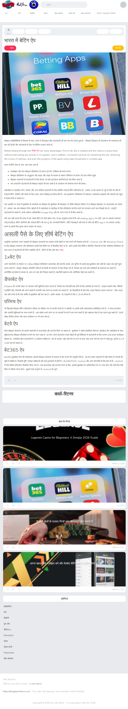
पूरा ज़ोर (7, 623)
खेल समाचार (59, 13)
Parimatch (9, 635)
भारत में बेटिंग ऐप (64, 479)
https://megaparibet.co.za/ (16, 691)
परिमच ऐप (35, 150)
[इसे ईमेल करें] (44, 31)
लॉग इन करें (123, 5)
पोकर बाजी (8, 646)
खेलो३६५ (7, 629)
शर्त (19, 13)
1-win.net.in (35, 683)
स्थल (61, 250)
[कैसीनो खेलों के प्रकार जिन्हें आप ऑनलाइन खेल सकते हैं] (116, 31)
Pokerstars (9, 652)
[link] (10, 48)
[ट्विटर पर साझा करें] (31, 31)
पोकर (45, 13)
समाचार (118, 47)
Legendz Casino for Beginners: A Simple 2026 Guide (64, 437)
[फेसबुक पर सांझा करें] (18, 31)
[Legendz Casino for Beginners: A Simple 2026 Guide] (103, 31)
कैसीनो (32, 13)
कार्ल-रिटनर (64, 394)
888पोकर (8, 606)
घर (6, 13)
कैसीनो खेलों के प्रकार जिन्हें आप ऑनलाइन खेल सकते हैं (64, 521)
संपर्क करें (72, 13)
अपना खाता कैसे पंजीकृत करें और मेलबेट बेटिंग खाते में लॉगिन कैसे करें (64, 563)
